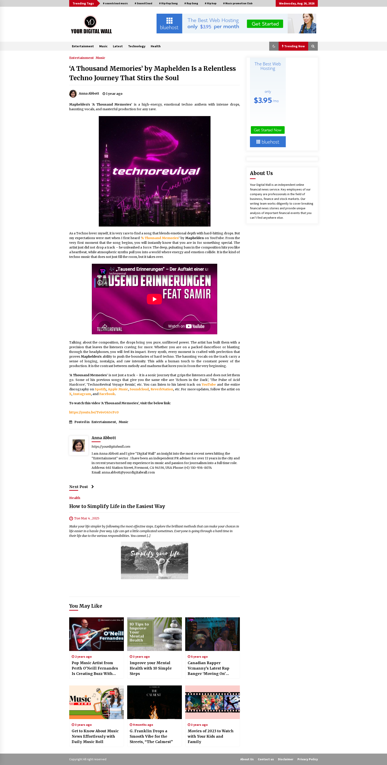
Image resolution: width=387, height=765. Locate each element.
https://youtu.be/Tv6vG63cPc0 (94, 412)
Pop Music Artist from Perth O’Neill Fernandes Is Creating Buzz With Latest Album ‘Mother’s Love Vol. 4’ (95, 668)
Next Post (78, 486)
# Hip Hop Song (168, 3)
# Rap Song (191, 3)
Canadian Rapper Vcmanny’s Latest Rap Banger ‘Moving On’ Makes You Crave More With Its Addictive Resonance (210, 668)
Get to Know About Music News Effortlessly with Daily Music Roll (95, 736)
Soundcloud (139, 389)
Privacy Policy (307, 759)
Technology (136, 46)
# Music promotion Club (237, 3)
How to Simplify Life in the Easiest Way (117, 506)
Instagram (82, 394)
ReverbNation (161, 389)
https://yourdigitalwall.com (111, 447)
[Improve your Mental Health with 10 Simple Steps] (154, 634)
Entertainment (83, 46)
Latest (118, 46)
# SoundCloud (143, 3)
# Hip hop (210, 3)
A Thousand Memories (160, 238)
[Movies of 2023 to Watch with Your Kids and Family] (212, 702)
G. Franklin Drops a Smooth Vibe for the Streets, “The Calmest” (151, 736)
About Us (247, 759)
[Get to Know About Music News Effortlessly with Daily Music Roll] (96, 702)
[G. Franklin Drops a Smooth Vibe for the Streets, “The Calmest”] (154, 702)
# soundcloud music (115, 3)
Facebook (107, 394)
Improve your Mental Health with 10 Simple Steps (151, 668)
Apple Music (118, 389)
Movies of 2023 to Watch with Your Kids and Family (211, 736)
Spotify (100, 389)
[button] (274, 46)
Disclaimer (285, 759)
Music (103, 46)
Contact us (266, 759)
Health (156, 46)
